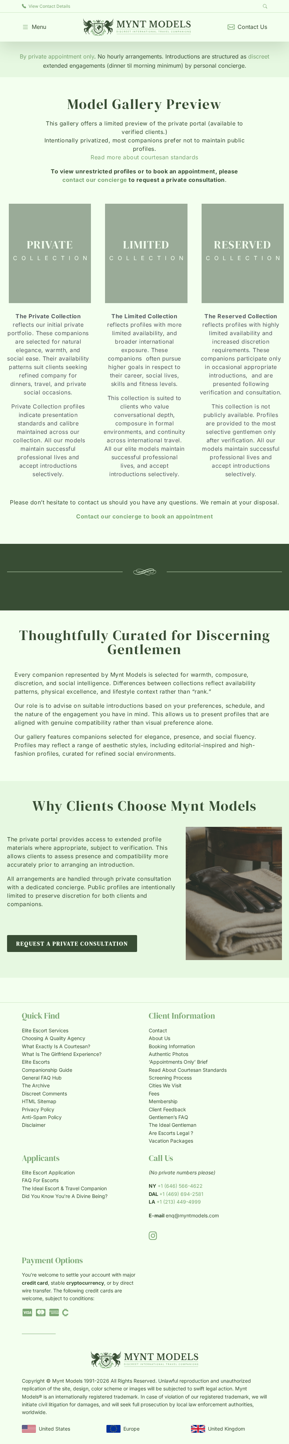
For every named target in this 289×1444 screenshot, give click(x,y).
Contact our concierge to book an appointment (144, 516)
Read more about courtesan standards (144, 157)
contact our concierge (94, 179)
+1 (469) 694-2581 (181, 1194)
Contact (158, 1030)
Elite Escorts (36, 1062)
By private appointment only (57, 56)
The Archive (36, 1085)
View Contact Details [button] (48, 6)
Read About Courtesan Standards (188, 1070)
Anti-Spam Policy (42, 1117)
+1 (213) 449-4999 (178, 1202)
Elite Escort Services (45, 1030)
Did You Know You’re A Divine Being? (64, 1196)
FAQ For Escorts (40, 1180)
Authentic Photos (168, 1054)
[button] (34, 27)
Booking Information (172, 1046)
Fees (154, 1093)
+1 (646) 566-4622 (180, 1186)
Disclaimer (33, 1125)
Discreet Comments (44, 1093)
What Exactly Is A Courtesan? (56, 1046)
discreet (258, 56)
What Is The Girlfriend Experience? (62, 1054)
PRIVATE (50, 244)
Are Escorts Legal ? (171, 1133)
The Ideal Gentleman (172, 1125)
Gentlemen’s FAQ (168, 1117)
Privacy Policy (38, 1109)
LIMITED (146, 244)
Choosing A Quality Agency (53, 1038)
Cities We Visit (165, 1085)
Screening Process (170, 1078)
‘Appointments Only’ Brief (178, 1062)
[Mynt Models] (137, 27)
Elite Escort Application (48, 1172)
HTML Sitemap (39, 1101)
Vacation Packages (171, 1141)
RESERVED (242, 244)
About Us (159, 1038)
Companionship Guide (47, 1070)
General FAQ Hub (42, 1078)
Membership (163, 1101)
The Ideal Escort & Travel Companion (64, 1188)
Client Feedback (167, 1109)
